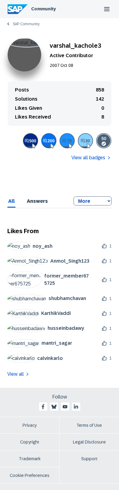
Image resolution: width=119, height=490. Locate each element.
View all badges (88, 157)
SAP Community (26, 24)
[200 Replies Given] (48, 140)
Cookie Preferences (29, 475)
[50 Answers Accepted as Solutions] (103, 140)
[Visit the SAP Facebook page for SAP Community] (43, 406)
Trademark (30, 458)
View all (15, 374)
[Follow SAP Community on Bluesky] (54, 406)
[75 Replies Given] (67, 140)
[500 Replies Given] (30, 140)
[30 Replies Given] (85, 140)
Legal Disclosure (89, 442)
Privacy (30, 425)
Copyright (29, 442)
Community (43, 8)
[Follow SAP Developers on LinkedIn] (76, 406)
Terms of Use (89, 425)
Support (89, 458)
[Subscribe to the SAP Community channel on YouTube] (65, 406)
